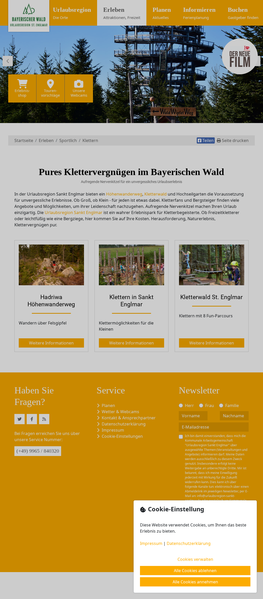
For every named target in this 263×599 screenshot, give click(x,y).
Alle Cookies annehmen (195, 582)
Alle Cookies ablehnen (195, 570)
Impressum (151, 543)
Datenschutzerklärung (189, 543)
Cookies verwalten (195, 559)
